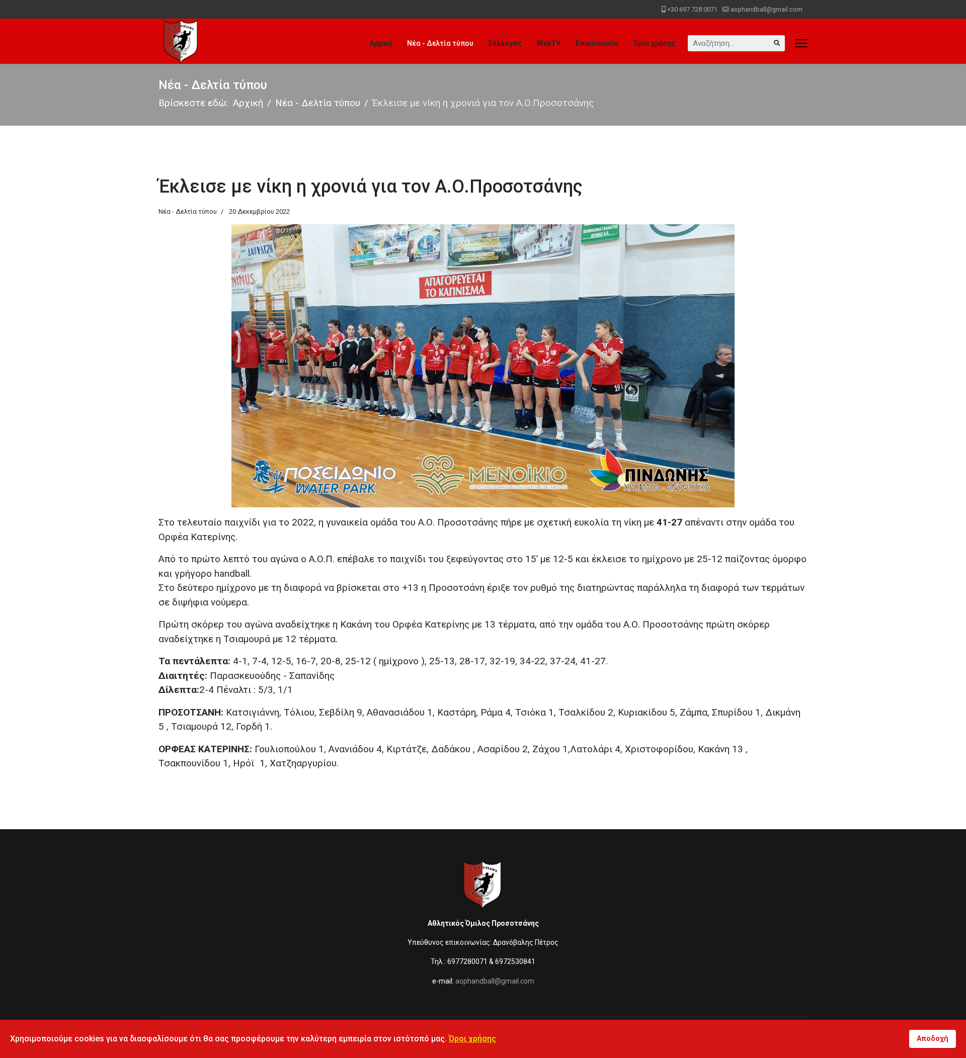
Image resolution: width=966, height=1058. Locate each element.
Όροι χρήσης (654, 43)
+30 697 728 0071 (692, 9)
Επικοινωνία (597, 43)
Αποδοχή (932, 1038)
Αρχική (380, 43)
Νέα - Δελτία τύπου (440, 43)
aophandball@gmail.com (766, 9)
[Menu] (801, 43)
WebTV (548, 43)
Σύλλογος (505, 43)
